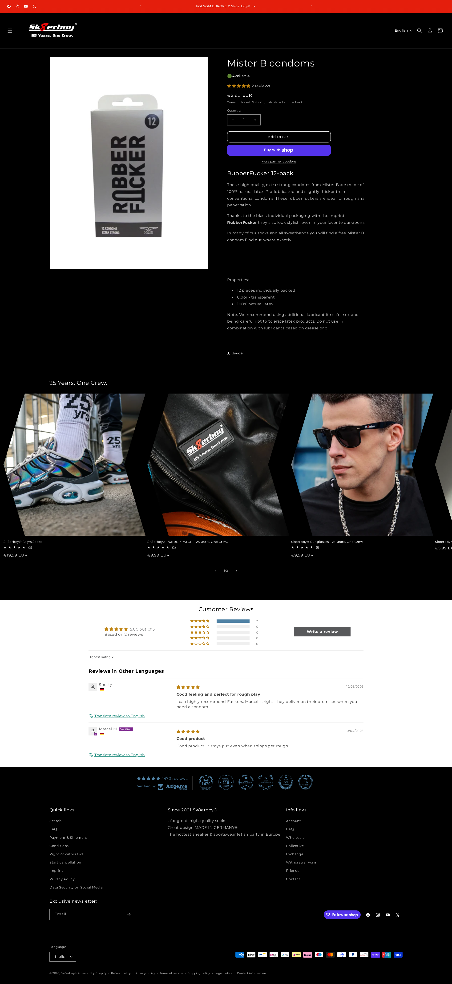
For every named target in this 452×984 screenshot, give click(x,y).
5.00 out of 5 (142, 629)
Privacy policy (145, 973)
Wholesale (295, 837)
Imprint (56, 870)
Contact (293, 879)
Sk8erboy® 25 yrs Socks (23, 542)
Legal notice (223, 973)
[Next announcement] (312, 6)
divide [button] (237, 353)
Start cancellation (65, 862)
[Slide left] (215, 571)
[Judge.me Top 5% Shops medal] (285, 782)
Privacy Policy (62, 879)
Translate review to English (119, 716)
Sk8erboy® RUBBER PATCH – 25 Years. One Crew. (187, 542)
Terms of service (171, 973)
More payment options (279, 161)
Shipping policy (199, 973)
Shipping (259, 102)
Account (293, 821)
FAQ (53, 829)
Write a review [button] (322, 631)
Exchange (294, 854)
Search (55, 821)
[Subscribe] (129, 914)
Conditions (59, 846)
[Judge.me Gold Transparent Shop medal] (246, 782)
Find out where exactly (268, 240)
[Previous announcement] (140, 6)
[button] (10, 30)
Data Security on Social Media (76, 887)
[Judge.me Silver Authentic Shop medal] (265, 782)
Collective (295, 846)
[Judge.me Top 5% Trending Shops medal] (305, 782)
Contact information (251, 973)
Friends (292, 870)
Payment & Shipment (68, 837)
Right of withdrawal (67, 854)
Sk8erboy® (69, 973)
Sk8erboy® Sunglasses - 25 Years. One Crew (327, 542)
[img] (188, 687)
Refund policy (121, 973)
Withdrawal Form (301, 862)
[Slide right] (236, 571)
